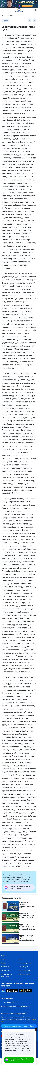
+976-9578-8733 (10, 1002)
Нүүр (2, 15)
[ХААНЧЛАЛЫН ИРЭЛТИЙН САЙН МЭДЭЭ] (19, 10)
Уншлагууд (10, 15)
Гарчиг (5, 21)
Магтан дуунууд (25, 963)
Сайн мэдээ (23, 967)
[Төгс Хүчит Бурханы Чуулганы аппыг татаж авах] (3, 990)
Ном (20, 959)
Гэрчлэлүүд (5, 970)
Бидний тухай (24, 974)
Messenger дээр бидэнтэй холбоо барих (19, 1026)
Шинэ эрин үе (24, 970)
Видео (3, 963)
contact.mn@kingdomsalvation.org (17, 1006)
